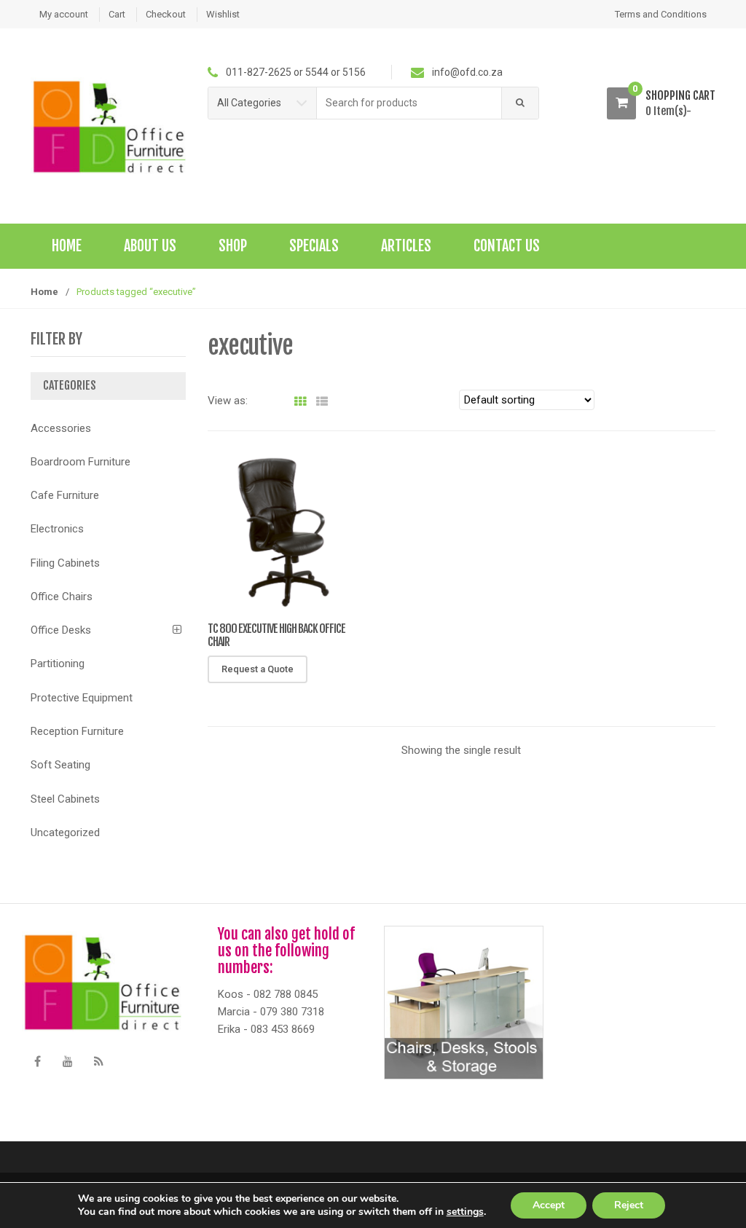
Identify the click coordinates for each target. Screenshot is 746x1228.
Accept (549, 1205)
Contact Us (507, 246)
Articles (406, 246)
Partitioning (58, 663)
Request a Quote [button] (257, 669)
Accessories (61, 428)
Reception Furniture (77, 731)
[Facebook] (37, 1062)
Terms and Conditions (661, 14)
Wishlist (223, 14)
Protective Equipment (82, 697)
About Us (150, 246)
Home (67, 246)
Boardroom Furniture (80, 461)
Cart (117, 14)
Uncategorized (65, 832)
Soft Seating (60, 764)
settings (465, 1212)
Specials (314, 246)
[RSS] (98, 1062)
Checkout (166, 14)
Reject (628, 1205)
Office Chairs (62, 596)
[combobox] (409, 103)
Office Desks (61, 630)
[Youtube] (67, 1062)
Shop (233, 246)
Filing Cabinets (65, 563)
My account (63, 14)
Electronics (57, 528)
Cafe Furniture (65, 495)
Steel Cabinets (65, 799)
